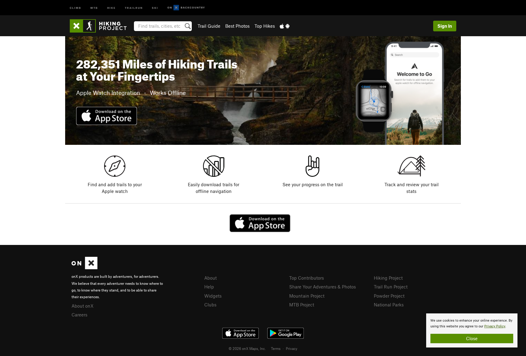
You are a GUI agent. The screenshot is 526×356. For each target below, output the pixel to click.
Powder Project (389, 295)
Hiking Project (388, 278)
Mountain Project (306, 295)
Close (472, 338)
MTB (94, 7)
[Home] (101, 26)
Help (209, 286)
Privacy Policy (494, 326)
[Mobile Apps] (284, 26)
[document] (471, 330)
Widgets (213, 295)
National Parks (389, 304)
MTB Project (301, 304)
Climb (75, 7)
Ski (155, 7)
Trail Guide (209, 26)
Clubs (210, 304)
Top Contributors (306, 278)
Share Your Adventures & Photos (322, 286)
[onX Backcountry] (186, 8)
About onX (82, 306)
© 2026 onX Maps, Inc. (247, 348)
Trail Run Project (391, 286)
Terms (276, 348)
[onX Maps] (84, 267)
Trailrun (134, 7)
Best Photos (237, 26)
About (210, 278)
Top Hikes (264, 26)
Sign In (444, 26)
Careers (79, 314)
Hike (111, 7)
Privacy (291, 348)
